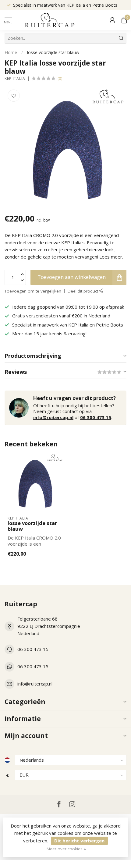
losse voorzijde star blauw (53, 52)
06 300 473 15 (95, 417)
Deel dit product (83, 291)
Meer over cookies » (66, 849)
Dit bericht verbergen (79, 841)
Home (11, 52)
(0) (60, 78)
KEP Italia (15, 78)
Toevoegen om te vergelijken (33, 291)
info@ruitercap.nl (53, 417)
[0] (124, 20)
